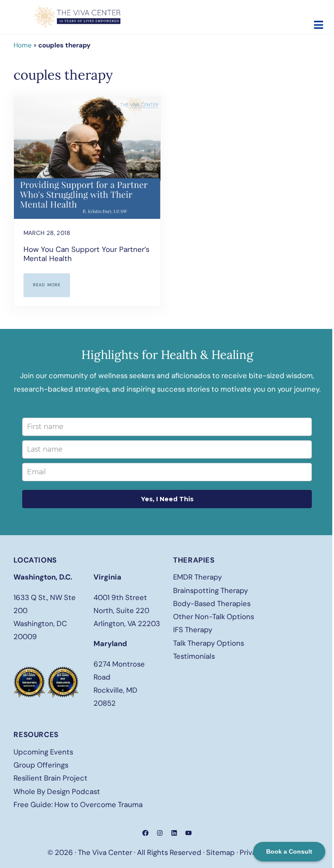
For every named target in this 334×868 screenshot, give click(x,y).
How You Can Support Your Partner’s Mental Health (86, 254)
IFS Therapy (192, 629)
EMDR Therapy (197, 577)
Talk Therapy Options (208, 643)
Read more (51, 286)
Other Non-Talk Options (213, 616)
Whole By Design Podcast (56, 791)
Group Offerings (40, 765)
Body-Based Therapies (211, 603)
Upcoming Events (43, 752)
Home (22, 45)
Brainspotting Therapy (210, 590)
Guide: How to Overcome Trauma (86, 804)
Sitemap (220, 852)
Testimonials (194, 656)
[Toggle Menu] (318, 25)
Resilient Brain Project (50, 778)
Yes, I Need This (167, 499)
